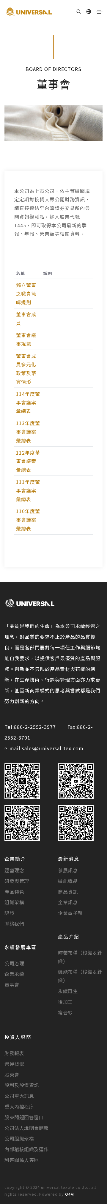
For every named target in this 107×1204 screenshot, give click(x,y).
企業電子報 (70, 912)
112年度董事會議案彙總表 (28, 461)
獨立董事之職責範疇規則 (26, 293)
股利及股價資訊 (21, 1085)
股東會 (11, 1074)
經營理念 (14, 870)
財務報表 (14, 1053)
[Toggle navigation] (99, 12)
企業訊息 (68, 902)
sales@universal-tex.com (53, 748)
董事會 (11, 984)
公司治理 (14, 963)
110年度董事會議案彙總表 (28, 519)
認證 (9, 912)
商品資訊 (68, 891)
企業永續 (14, 973)
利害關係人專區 (21, 1159)
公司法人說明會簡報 (26, 1128)
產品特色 (14, 891)
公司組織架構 (19, 1138)
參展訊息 (68, 870)
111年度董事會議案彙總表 (28, 490)
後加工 (65, 1001)
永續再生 (68, 991)
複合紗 (65, 1012)
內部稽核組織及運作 (26, 1149)
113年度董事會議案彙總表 (28, 431)
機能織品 (68, 881)
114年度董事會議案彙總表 (28, 402)
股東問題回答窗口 (24, 1117)
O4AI (70, 1194)
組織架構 (14, 902)
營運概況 (14, 1063)
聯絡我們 (14, 923)
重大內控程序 (19, 1106)
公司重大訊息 (19, 1095)
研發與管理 (16, 881)
